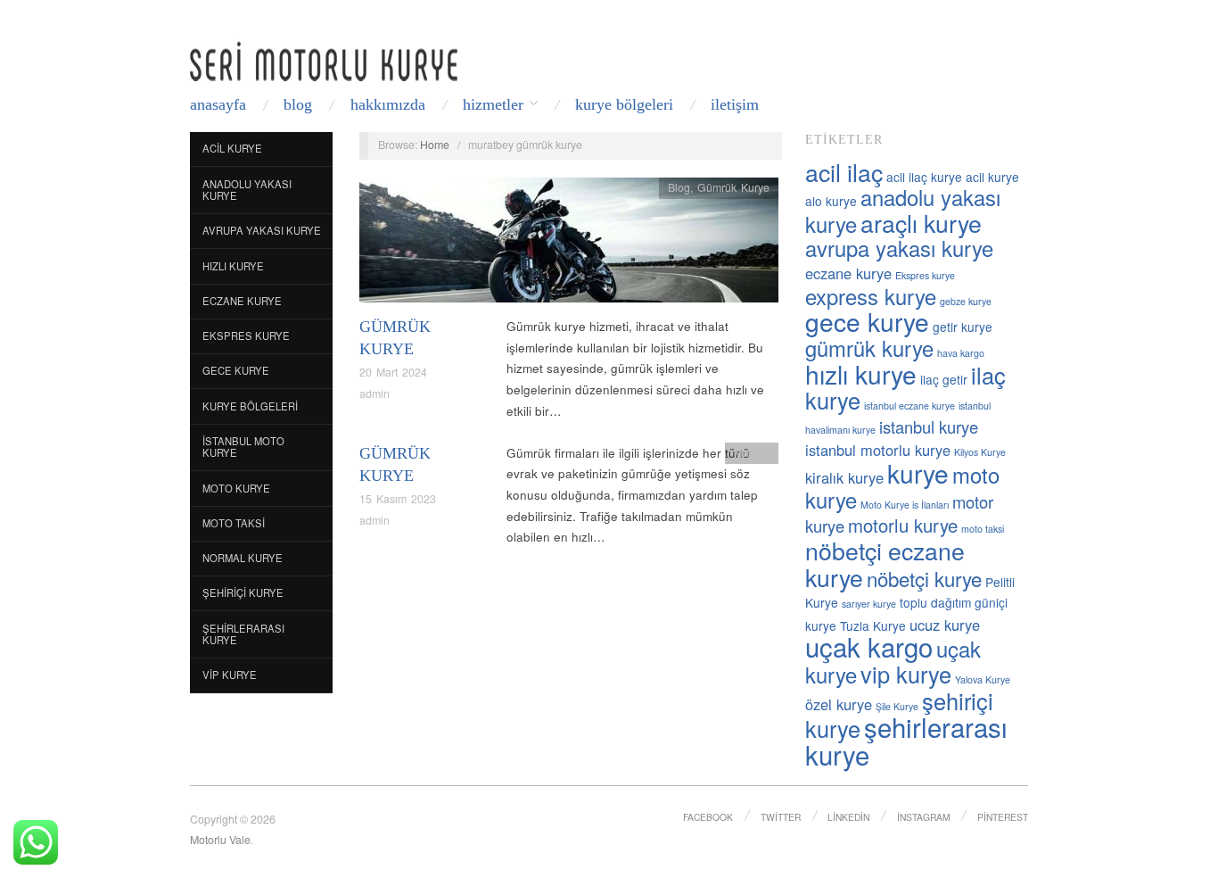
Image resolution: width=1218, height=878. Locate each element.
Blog (298, 104)
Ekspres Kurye (246, 335)
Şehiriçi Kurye (243, 592)
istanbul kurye (928, 426)
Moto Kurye (236, 488)
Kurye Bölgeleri (624, 104)
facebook (708, 817)
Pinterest (1002, 817)
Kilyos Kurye (980, 452)
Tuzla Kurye (873, 625)
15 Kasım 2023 (397, 499)
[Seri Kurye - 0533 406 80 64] (323, 61)
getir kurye (962, 326)
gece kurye (867, 321)
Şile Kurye (897, 706)
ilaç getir (943, 379)
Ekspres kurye (925, 275)
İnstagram (924, 817)
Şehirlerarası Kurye (243, 634)
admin (374, 393)
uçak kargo (869, 646)
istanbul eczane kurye (909, 405)
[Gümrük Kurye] (568, 244)
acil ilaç (844, 171)
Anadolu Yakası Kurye (247, 190)
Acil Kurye (232, 148)
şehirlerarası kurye (906, 740)
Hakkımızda (387, 104)
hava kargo (960, 353)
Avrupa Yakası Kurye (261, 230)
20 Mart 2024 (393, 372)
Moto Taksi (233, 523)
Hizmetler (493, 104)
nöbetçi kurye (924, 578)
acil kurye (992, 177)
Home (434, 145)
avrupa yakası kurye (899, 248)
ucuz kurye (944, 624)
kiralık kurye (844, 477)
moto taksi (982, 528)
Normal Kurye (242, 558)
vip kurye (905, 674)
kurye (918, 473)
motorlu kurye (903, 525)
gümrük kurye (869, 348)
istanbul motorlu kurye (878, 449)
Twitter (781, 817)
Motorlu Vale (220, 840)
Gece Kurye (235, 370)
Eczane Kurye (242, 301)
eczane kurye (848, 273)
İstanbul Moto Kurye (243, 447)
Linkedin (848, 817)
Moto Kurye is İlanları (904, 504)
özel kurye (838, 704)
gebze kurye (966, 301)
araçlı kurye (921, 222)
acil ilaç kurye (924, 177)
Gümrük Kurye (733, 187)
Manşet (751, 452)
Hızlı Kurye (233, 266)
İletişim (735, 104)
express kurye (870, 296)
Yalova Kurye (982, 679)
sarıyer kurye (869, 603)
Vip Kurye (229, 674)
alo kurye (831, 201)
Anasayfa (218, 104)
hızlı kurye (861, 374)
